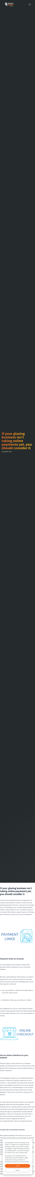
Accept (17, 1166)
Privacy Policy (23, 1152)
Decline (17, 1170)
